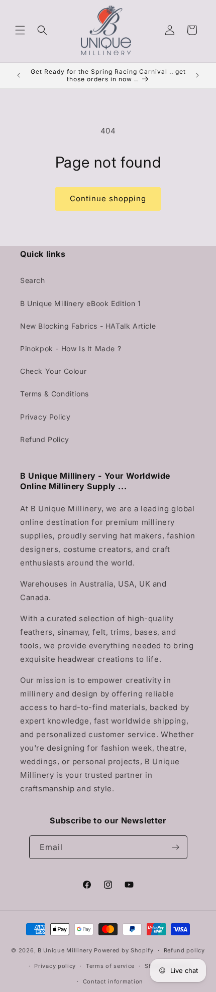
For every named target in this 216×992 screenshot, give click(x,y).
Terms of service (110, 965)
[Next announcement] (197, 75)
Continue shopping (108, 198)
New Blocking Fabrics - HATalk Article (88, 326)
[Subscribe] (176, 847)
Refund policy (184, 950)
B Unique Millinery (65, 950)
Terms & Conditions (54, 393)
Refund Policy (44, 439)
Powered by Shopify (124, 950)
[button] (20, 30)
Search (32, 280)
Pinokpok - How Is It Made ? (70, 348)
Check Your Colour (53, 371)
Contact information (113, 981)
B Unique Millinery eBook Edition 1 (80, 303)
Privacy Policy (45, 416)
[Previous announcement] (19, 75)
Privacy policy (55, 965)
